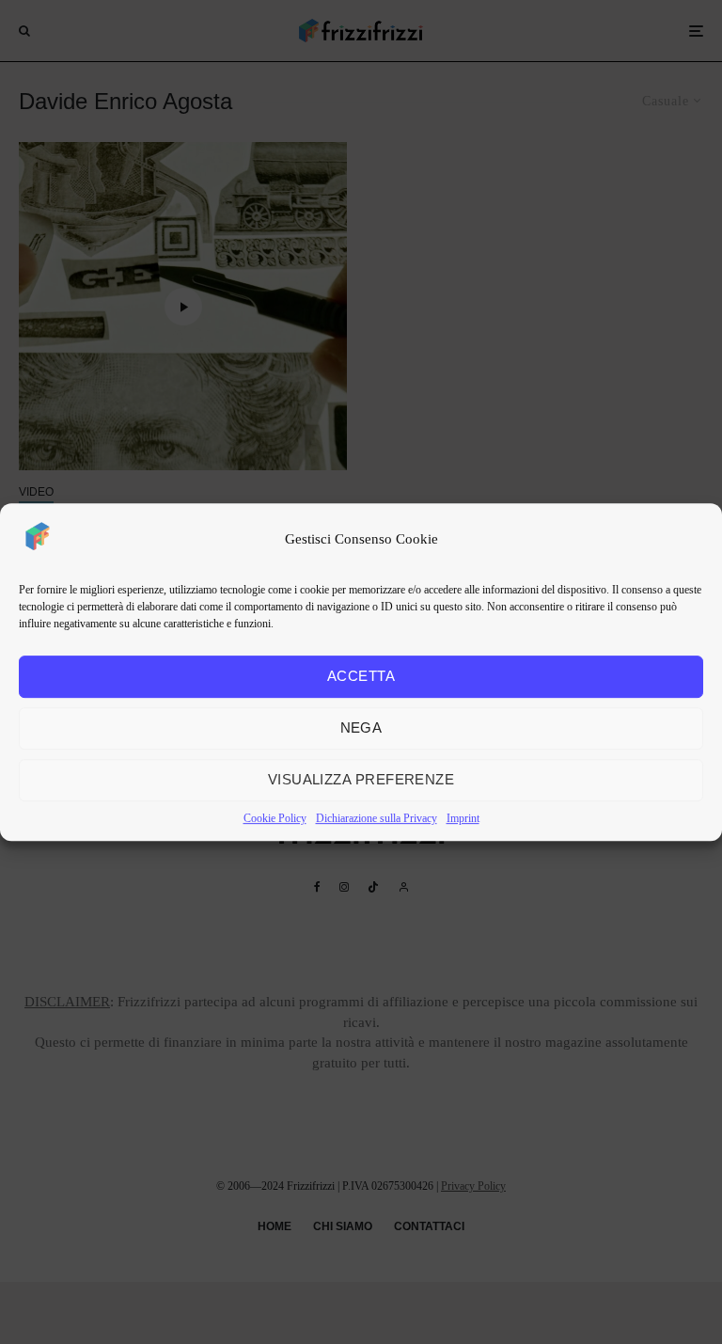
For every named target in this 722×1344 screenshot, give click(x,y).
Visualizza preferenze (361, 779)
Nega (361, 727)
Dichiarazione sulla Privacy (376, 818)
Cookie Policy (274, 818)
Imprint (463, 818)
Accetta (361, 676)
